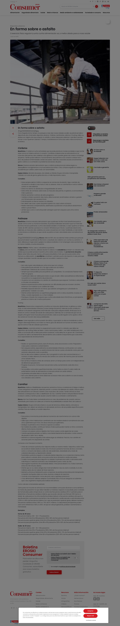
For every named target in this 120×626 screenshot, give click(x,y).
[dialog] (64, 615)
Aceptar (90, 611)
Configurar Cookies (91, 620)
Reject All (90, 616)
